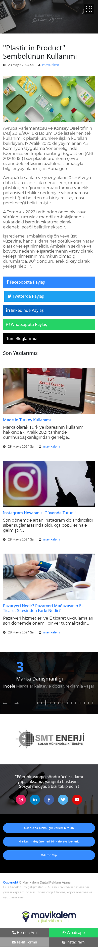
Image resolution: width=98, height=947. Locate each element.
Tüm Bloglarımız (21, 338)
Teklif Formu (26, 942)
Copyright (10, 882)
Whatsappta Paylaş (28, 324)
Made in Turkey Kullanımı (27, 420)
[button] (7, 703)
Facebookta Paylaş (27, 282)
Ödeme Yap (49, 855)
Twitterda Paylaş (28, 296)
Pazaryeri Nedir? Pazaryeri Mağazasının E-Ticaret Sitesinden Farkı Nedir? (43, 608)
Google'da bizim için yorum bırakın (49, 828)
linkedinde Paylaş (27, 310)
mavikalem (50, 65)
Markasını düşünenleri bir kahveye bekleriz (49, 841)
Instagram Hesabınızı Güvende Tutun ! (39, 513)
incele (88, 686)
